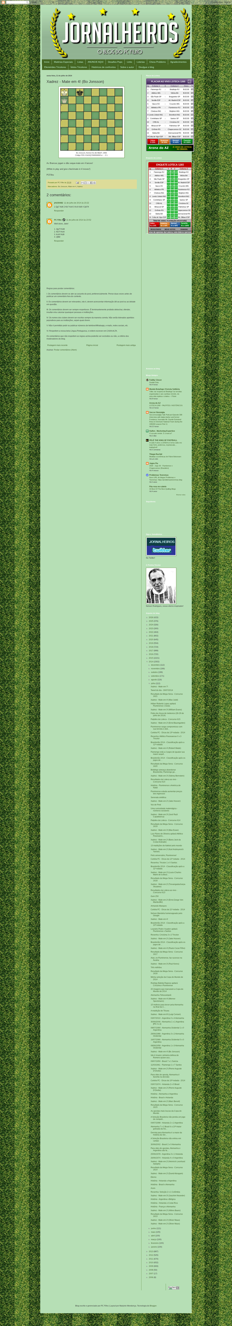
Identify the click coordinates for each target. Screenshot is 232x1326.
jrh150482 (58, 203)
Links (129, 62)
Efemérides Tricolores (55, 67)
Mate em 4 (72, 186)
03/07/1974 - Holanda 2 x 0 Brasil (165, 1084)
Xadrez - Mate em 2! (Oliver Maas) (165, 1220)
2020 (151, 639)
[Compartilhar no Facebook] (91, 182)
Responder (59, 211)
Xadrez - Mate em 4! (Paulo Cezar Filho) (168, 948)
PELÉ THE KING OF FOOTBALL (163, 440)
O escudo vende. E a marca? (160, 433)
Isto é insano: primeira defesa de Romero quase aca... (165, 1056)
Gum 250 (155, 896)
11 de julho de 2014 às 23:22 (76, 203)
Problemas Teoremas (159, 475)
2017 (151, 651)
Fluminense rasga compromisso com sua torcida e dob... (166, 728)
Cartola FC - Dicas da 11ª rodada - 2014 (168, 909)
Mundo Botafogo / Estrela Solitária (164, 389)
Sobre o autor (127, 67)
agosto (154, 680)
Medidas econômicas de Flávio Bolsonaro (165, 457)
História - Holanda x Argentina (163, 1181)
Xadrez (80, 186)
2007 (151, 1273)
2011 (151, 1259)
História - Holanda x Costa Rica (164, 1203)
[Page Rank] (173, 1289)
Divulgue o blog (146, 67)
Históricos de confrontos (104, 67)
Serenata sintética (158, 797)
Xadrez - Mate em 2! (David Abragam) (167, 1173)
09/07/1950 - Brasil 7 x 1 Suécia (164, 1061)
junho (153, 1228)
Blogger (153, 1306)
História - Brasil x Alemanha (162, 1184)
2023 (151, 628)
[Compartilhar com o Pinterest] (94, 182)
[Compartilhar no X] (88, 182)
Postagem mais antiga (126, 345)
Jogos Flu (153, 463)
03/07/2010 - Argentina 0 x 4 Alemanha (167, 1018)
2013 (151, 1251)
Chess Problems (157, 62)
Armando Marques (159, 906)
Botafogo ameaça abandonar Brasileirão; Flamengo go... (163, 771)
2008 (151, 1270)
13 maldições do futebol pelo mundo (166, 845)
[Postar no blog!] (85, 182)
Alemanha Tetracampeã (161, 995)
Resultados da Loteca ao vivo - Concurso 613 (164, 891)
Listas (80, 62)
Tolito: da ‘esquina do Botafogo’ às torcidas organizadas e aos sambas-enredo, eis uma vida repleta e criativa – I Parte (165, 394)
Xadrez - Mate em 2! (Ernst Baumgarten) (168, 723)
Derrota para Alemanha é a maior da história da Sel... (166, 1133)
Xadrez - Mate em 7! (159, 686)
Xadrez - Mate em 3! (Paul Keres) (165, 964)
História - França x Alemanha (163, 1207)
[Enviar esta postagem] (77, 182)
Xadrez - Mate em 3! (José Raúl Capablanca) (164, 815)
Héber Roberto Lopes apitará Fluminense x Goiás (163, 705)
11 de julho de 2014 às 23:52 (78, 220)
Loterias (141, 62)
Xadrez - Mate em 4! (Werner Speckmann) (163, 1000)
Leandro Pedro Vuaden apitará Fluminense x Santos (164, 930)
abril (153, 1236)
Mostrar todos (180, 495)
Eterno (153, 1177)
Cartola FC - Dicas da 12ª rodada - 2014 (168, 859)
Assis (153, 1188)
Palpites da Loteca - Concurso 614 (165, 820)
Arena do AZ (155, 403)
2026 (151, 617)
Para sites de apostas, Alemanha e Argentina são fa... (165, 1149)
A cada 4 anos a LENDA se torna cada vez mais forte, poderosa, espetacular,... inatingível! (165, 445)
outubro (154, 672)
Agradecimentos (178, 62)
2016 (151, 654)
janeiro (154, 1247)
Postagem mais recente (57, 345)
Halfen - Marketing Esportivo (162, 431)
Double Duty (154, 382)
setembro (155, 676)
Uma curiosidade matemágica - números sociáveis (164, 809)
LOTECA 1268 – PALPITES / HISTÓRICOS (165, 405)
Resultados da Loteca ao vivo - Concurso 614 (164, 780)
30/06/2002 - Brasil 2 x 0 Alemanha (166, 1144)
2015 (151, 658)
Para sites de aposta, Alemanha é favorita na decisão (165, 1076)
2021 (151, 636)
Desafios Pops (115, 62)
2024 (151, 625)
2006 (151, 1277)
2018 (151, 647)
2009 (151, 1266)
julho (153, 683)
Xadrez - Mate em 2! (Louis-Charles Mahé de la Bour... (166, 873)
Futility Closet (155, 380)
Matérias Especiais (63, 62)
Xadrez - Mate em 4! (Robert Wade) (166, 748)
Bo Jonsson (62, 186)
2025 (151, 621)
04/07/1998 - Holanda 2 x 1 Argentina (167, 1123)
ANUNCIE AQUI (95, 62)
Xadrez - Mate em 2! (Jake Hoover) (166, 801)
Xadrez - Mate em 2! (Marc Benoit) (165, 1101)
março (154, 1239)
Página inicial (92, 345)
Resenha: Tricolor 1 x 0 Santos (164, 863)
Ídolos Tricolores (79, 67)
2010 (151, 1262)
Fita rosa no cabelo (157, 486)
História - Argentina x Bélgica (163, 1199)
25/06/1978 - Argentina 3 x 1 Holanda (167, 1154)
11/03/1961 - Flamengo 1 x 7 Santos (166, 1065)
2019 (151, 643)
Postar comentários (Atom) (65, 350)
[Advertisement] (165, 259)
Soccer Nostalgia (157, 412)
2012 (151, 1255)
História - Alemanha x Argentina (164, 1094)
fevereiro (155, 1243)
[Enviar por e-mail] (82, 182)
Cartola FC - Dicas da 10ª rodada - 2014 (168, 1080)
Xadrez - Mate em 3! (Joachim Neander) (168, 1195)
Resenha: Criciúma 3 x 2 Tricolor (165, 935)
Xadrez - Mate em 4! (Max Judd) (164, 700)
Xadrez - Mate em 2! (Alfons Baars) (166, 1210)
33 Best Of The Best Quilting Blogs (162, 489)
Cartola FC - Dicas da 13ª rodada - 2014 (168, 732)
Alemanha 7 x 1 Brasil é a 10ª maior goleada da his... (166, 1127)
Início (46, 62)
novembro (155, 668)
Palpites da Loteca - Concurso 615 (165, 719)
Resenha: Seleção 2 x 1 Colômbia (165, 1192)
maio (153, 1232)
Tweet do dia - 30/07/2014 (162, 690)
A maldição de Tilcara (160, 1011)
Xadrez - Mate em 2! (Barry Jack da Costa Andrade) (166, 841)
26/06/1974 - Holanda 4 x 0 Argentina (167, 1158)
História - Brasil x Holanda (162, 1097)
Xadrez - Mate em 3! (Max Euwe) (165, 830)
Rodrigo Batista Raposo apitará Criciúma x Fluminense (164, 984)
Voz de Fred (156, 805)
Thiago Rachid (155, 454)
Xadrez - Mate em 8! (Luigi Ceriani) (166, 1014)
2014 (151, 662)
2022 (151, 632)
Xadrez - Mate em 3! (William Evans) (166, 710)
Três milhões (156, 967)
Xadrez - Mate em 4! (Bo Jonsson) (165, 1052)
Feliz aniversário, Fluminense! (163, 855)
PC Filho (58, 220)
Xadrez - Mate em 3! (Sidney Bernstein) (167, 776)
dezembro (155, 665)
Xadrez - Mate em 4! (159, 919)
